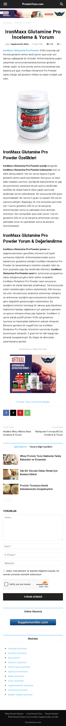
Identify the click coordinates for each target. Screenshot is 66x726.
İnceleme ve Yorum (23, 22)
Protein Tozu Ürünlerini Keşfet (33, 401)
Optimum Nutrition (18, 671)
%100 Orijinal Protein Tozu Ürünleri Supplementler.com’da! (33, 717)
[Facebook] (6, 413)
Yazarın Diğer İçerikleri (41, 447)
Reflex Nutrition (16, 676)
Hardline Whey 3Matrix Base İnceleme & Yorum (17, 433)
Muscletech (14, 657)
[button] (5, 4)
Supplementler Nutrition (20, 685)
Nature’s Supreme (17, 662)
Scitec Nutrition (16, 680)
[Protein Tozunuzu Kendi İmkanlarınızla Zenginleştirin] (10, 489)
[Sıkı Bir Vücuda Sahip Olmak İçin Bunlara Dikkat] (10, 474)
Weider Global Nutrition (20, 694)
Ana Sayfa (7, 22)
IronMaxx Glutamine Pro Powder (21, 50)
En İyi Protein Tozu (34, 713)
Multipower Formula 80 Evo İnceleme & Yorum (49, 433)
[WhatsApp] (27, 413)
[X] (13, 413)
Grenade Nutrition (17, 648)
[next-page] (10, 500)
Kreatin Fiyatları (51, 713)
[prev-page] (5, 500)
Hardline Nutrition (17, 653)
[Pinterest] (20, 413)
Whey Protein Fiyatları (14, 713)
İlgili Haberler (20, 447)
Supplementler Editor (20, 44)
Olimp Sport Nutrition (19, 666)
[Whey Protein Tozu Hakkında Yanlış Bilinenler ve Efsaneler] (10, 459)
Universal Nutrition (18, 690)
